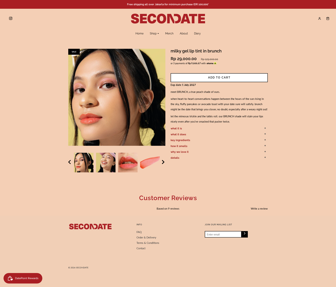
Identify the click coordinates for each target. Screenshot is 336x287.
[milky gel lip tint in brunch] (128, 162)
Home (139, 33)
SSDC (79, 273)
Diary (197, 33)
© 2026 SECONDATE (78, 267)
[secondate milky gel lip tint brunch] (84, 162)
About (184, 33)
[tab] (219, 128)
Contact (140, 248)
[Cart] (326, 18)
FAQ (139, 232)
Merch (169, 33)
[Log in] (319, 18)
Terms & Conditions (147, 242)
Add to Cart (219, 77)
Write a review (259, 208)
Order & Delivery (146, 237)
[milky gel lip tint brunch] (106, 162)
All (76, 43)
